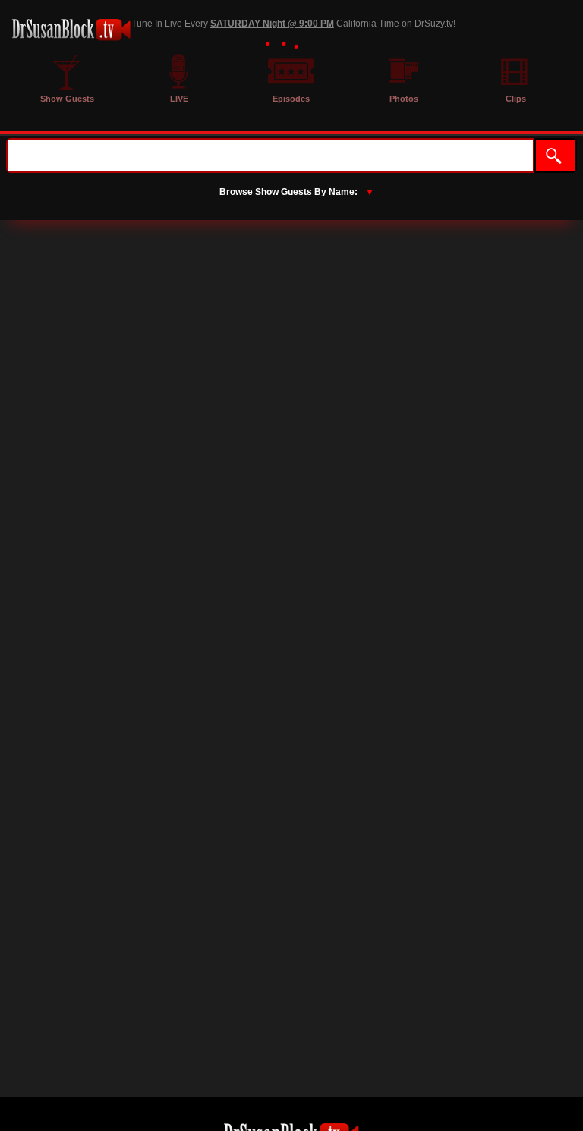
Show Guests (67, 98)
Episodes (291, 98)
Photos (403, 98)
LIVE (179, 98)
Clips (516, 98)
